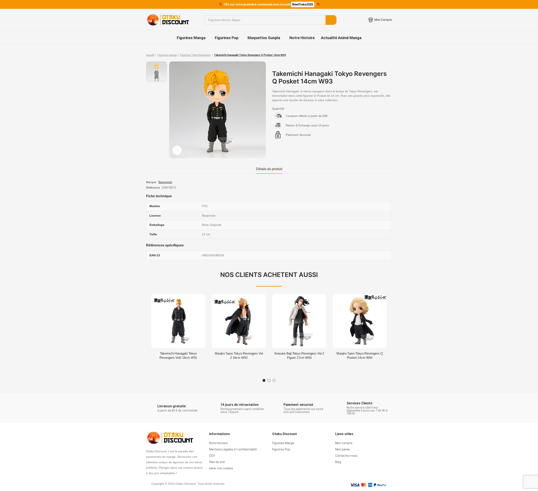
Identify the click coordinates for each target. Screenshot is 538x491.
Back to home (383, 55)
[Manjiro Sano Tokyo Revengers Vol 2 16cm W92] (239, 321)
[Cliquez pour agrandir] (177, 150)
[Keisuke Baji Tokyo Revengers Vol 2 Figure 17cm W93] (299, 321)
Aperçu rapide (195, 301)
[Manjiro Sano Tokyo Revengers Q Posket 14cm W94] (360, 321)
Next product (389, 55)
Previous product (378, 55)
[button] (263, 380)
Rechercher (331, 20)
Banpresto (165, 182)
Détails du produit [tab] (269, 169)
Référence (153, 187)
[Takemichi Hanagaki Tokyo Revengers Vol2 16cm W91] (178, 321)
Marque (151, 182)
